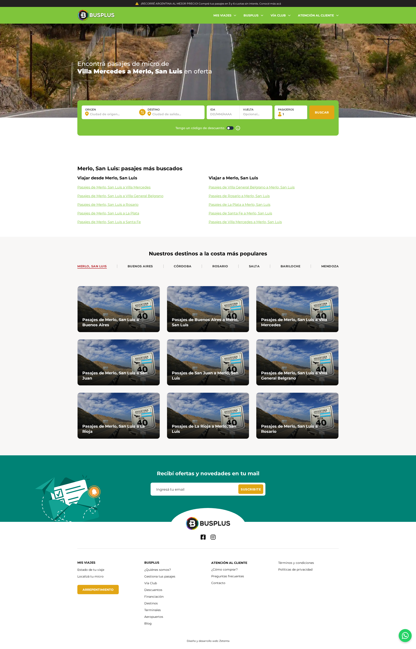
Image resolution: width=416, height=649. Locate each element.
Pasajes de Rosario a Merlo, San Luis (239, 195)
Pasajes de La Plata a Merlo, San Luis (239, 204)
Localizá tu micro (90, 576)
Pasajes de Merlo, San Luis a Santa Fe (109, 221)
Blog (148, 623)
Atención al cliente (229, 563)
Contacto (218, 583)
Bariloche (291, 266)
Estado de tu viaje (90, 570)
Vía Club (150, 583)
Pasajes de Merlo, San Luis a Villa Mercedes (114, 187)
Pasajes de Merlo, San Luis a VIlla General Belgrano (120, 195)
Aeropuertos (153, 617)
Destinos (151, 603)
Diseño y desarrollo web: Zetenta (208, 641)
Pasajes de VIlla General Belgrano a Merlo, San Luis (252, 187)
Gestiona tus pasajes (159, 576)
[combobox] (112, 114)
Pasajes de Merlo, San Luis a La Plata (108, 213)
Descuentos (153, 590)
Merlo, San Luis (92, 266)
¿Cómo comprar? (224, 569)
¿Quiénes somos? (157, 570)
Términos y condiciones (296, 563)
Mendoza (330, 266)
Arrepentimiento (98, 589)
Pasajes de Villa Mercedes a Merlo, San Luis (245, 221)
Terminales (152, 610)
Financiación (154, 596)
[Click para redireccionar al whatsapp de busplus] (405, 635)
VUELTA (248, 109)
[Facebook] (203, 537)
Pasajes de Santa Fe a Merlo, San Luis (240, 213)
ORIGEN (90, 109)
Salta (254, 266)
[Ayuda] (238, 128)
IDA (212, 109)
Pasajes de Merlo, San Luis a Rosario (107, 204)
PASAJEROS (286, 109)
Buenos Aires (140, 266)
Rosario (220, 266)
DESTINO (154, 109)
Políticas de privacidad (295, 569)
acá (278, 3)
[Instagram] (213, 537)
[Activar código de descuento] (230, 128)
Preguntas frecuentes (227, 576)
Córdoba (183, 266)
